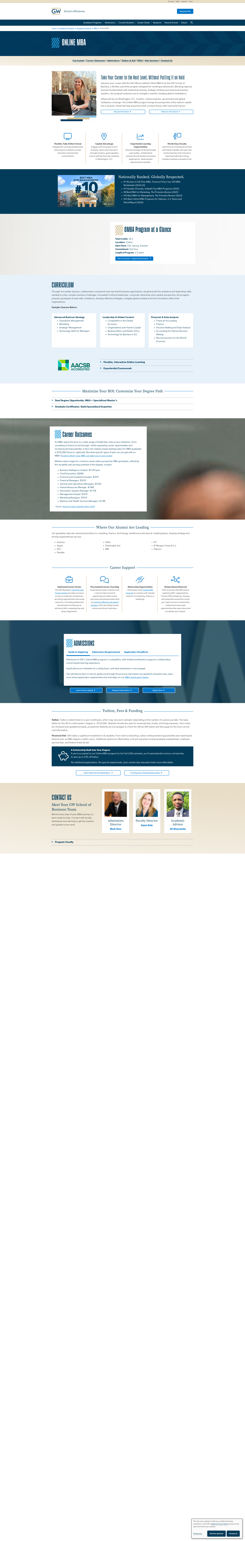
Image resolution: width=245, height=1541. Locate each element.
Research (157, 23)
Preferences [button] (197, 1534)
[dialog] (216, 1528)
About (184, 23)
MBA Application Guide (136, 677)
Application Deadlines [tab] (136, 652)
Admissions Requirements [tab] (106, 652)
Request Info (185, 11)
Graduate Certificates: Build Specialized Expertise (83, 407)
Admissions (110, 23)
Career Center (143, 23)
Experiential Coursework (117, 368)
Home (54, 28)
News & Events (171, 23)
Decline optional (216, 1534)
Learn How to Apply (84, 690)
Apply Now (157, 690)
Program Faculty (64, 842)
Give (191, 1)
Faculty (171, 1)
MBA (95, 28)
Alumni (184, 1)
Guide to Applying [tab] (78, 652)
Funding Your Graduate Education (145, 773)
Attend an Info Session (169, 112)
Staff (177, 1)
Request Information (121, 112)
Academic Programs (92, 23)
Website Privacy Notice (220, 1524)
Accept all (233, 1534)
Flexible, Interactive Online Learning (124, 362)
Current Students (126, 23)
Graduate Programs (84, 28)
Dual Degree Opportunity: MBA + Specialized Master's (86, 400)
